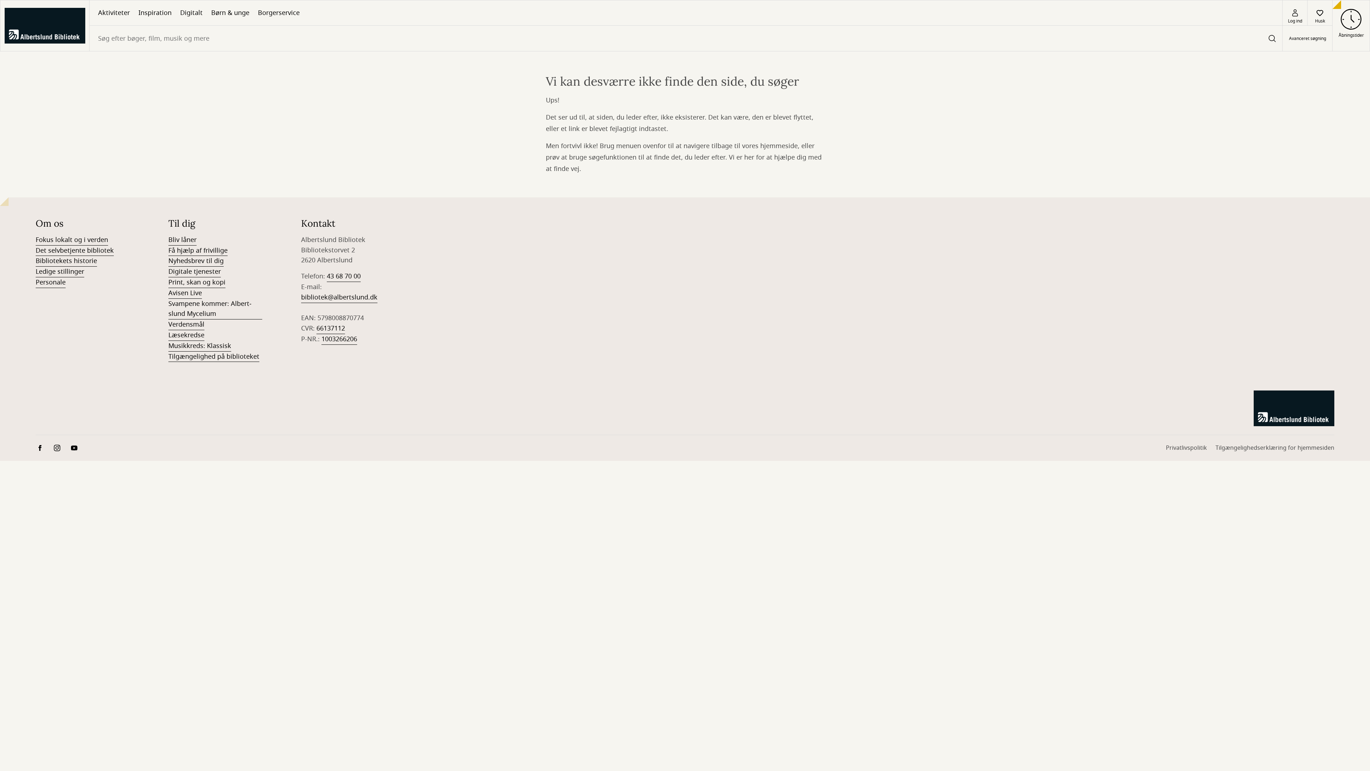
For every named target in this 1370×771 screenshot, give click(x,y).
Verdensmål (186, 324)
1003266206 (339, 339)
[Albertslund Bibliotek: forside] (44, 25)
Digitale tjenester (194, 271)
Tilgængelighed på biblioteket (213, 356)
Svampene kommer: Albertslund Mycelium (210, 309)
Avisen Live (185, 293)
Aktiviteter (114, 12)
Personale (51, 282)
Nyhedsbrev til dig (196, 261)
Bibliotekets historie (66, 261)
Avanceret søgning (1307, 38)
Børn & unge (230, 12)
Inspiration (155, 12)
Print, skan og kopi (196, 282)
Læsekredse (186, 335)
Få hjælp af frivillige (198, 250)
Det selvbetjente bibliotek (75, 250)
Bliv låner (182, 240)
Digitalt (191, 12)
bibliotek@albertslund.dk (339, 297)
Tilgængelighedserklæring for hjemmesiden (1275, 448)
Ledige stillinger (60, 271)
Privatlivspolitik (1186, 448)
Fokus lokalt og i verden (72, 240)
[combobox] (686, 38)
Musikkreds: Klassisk (199, 346)
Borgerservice (279, 12)
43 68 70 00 (344, 276)
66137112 (330, 328)
